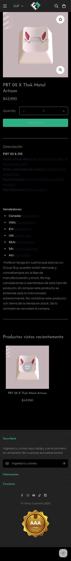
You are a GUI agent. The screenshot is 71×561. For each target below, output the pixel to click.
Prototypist (23, 235)
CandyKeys (23, 229)
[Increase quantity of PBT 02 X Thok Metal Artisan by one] (64, 111)
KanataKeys (30, 216)
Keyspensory (26, 222)
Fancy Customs (25, 248)
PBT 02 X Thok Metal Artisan (27, 393)
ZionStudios (25, 242)
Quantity (9, 111)
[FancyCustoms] (36, 6)
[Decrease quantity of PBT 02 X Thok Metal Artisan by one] (23, 111)
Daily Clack (23, 255)
